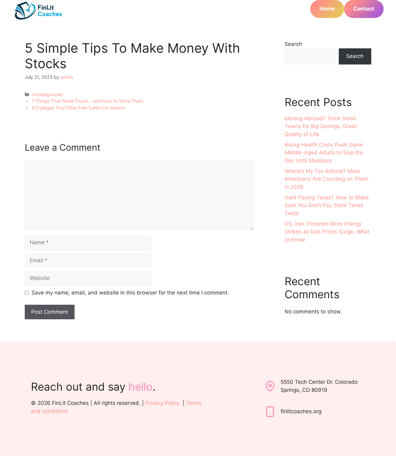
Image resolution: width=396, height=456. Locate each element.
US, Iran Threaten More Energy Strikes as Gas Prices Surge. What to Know (327, 232)
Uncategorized (47, 94)
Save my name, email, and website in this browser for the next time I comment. (130, 293)
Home (327, 9)
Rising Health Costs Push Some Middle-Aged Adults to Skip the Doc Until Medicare (324, 153)
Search (293, 44)
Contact (363, 9)
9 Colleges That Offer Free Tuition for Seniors (79, 107)
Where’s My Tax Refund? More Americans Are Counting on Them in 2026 (326, 179)
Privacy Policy (162, 403)
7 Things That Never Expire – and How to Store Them (87, 101)
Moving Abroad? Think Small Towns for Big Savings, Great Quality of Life (321, 126)
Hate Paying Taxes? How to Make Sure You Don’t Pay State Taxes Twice (327, 205)
